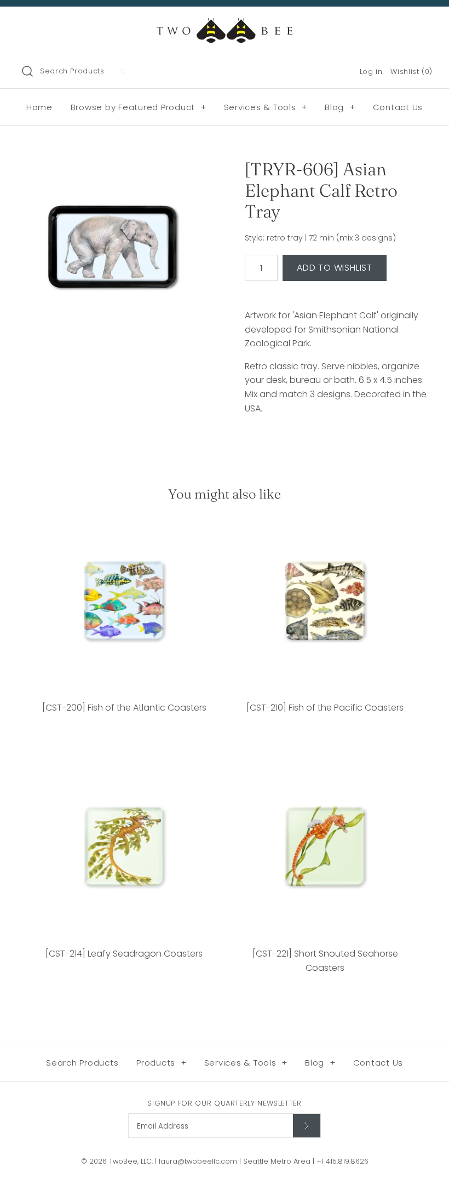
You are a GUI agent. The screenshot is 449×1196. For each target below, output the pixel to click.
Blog (340, 107)
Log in (371, 71)
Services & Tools (266, 107)
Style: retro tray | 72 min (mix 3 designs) (320, 238)
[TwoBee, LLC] (224, 24)
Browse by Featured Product (138, 107)
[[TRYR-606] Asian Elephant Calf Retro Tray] (113, 250)
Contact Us (398, 107)
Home (39, 107)
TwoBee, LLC (130, 1161)
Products (161, 1062)
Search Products (72, 71)
